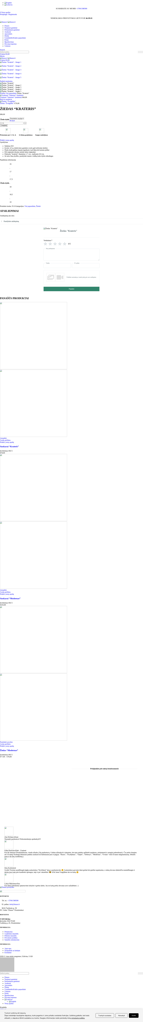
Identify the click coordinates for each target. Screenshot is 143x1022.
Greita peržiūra (5, 440)
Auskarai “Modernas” (10, 598)
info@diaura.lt (14, 904)
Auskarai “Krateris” (9, 446)
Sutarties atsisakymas (11, 940)
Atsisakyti (121, 1015)
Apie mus (7, 948)
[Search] (140, 52)
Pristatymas (8, 932)
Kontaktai (7, 953)
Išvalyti (12, 121)
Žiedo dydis (4, 119)
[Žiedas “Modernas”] (33, 672)
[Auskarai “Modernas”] (33, 520)
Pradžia (3, 93)
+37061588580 (81, 9)
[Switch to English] (73, 3)
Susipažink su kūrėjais (12, 950)
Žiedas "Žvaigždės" (7, 103)
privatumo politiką (78, 1018)
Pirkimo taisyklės (10, 936)
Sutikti (134, 1015)
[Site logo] (4, 22)
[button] (3, 438)
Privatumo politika (10, 938)
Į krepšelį (4, 125)
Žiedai (38, 206)
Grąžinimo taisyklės (11, 934)
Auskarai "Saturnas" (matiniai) (11, 97)
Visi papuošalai (11, 93)
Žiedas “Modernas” (9, 750)
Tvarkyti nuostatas (104, 1015)
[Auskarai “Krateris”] (33, 369)
